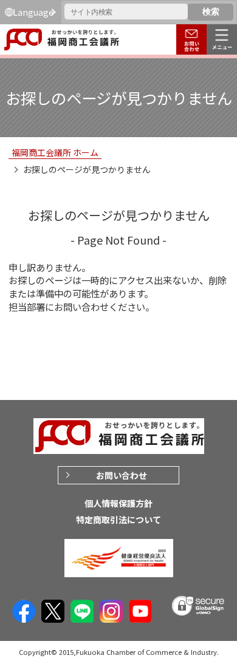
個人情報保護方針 (118, 503)
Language (33, 12)
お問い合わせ (121, 475)
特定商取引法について (118, 519)
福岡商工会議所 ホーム (55, 152)
